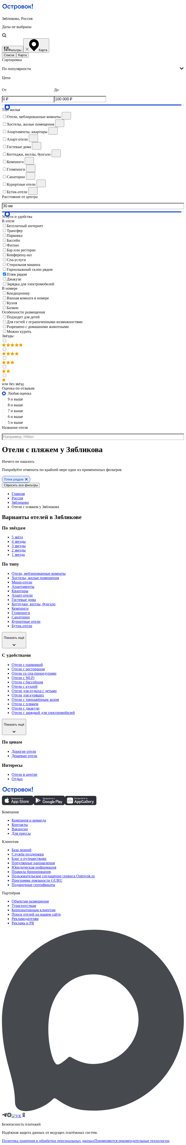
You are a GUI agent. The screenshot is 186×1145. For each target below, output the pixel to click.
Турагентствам (24, 906)
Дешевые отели (24, 756)
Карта (22, 55)
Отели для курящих (28, 695)
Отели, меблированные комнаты (39, 573)
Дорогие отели (24, 751)
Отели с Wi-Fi (23, 678)
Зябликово (20, 502)
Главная (18, 494)
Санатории (21, 617)
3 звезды (19, 546)
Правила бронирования (31, 872)
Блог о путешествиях (29, 859)
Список (9, 55)
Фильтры (14, 50)
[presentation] (93, 69)
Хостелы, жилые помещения (35, 578)
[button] (93, 27)
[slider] (7, 107)
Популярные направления (33, 863)
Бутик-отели (22, 626)
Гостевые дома (24, 600)
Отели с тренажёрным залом (35, 699)
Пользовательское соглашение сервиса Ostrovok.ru (53, 876)
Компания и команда (29, 820)
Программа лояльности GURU (37, 880)
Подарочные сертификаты (33, 885)
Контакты (20, 825)
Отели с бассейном (27, 682)
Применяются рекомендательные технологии (132, 1141)
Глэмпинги (21, 613)
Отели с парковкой (27, 665)
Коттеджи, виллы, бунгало (33, 604)
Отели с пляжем (25, 704)
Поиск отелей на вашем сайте (36, 914)
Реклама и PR (23, 923)
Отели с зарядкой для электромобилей (43, 713)
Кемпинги (20, 608)
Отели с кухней (25, 686)
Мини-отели (22, 582)
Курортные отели (26, 621)
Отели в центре (24, 774)
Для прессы (21, 833)
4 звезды (19, 541)
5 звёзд (17, 537)
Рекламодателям (25, 919)
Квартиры (20, 591)
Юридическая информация (34, 867)
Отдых (17, 779)
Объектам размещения (30, 901)
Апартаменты (23, 587)
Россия (17, 498)
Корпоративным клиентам (33, 910)
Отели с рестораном (28, 669)
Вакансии (20, 829)
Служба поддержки (28, 854)
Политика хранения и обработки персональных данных (48, 1141)
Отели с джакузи (25, 708)
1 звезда (18, 554)
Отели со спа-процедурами (34, 673)
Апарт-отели (22, 595)
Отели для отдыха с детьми (34, 691)
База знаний (21, 850)
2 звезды (19, 550)
